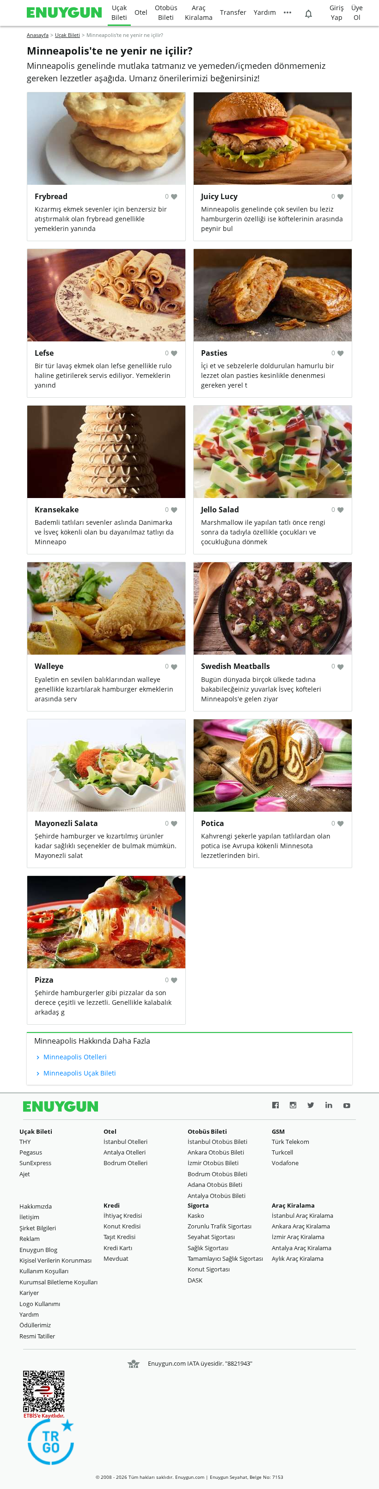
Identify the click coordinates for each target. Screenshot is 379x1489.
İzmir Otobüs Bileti (213, 1163)
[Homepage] (64, 13)
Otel (140, 12)
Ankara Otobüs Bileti (216, 1152)
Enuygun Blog (38, 1250)
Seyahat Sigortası (211, 1237)
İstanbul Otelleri (125, 1141)
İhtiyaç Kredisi (123, 1215)
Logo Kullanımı (39, 1304)
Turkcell (282, 1152)
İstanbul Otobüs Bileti (217, 1141)
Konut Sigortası (209, 1269)
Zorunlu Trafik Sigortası (219, 1226)
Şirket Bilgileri (37, 1228)
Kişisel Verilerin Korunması (55, 1260)
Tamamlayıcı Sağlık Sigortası (225, 1258)
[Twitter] (311, 1106)
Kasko (196, 1215)
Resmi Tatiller (37, 1336)
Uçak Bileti (119, 12)
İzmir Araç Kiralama (298, 1237)
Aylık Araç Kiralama (298, 1258)
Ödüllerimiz (35, 1325)
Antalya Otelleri (125, 1152)
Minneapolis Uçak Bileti (79, 1073)
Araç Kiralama (199, 12)
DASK (195, 1280)
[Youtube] (347, 1106)
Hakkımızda (35, 1206)
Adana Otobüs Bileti (215, 1184)
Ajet (24, 1174)
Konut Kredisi (122, 1226)
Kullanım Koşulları (43, 1271)
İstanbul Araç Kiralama (302, 1215)
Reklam (29, 1238)
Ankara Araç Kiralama (301, 1226)
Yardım (265, 12)
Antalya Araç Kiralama (301, 1248)
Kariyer (29, 1292)
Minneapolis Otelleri (74, 1056)
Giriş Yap (337, 12)
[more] (287, 13)
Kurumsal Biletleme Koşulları (58, 1282)
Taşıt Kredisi (119, 1237)
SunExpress (35, 1163)
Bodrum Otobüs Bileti (217, 1174)
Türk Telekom (290, 1141)
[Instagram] (293, 1106)
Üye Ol (357, 12)
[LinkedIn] (329, 1106)
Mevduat (116, 1258)
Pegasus (30, 1152)
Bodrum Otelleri (125, 1163)
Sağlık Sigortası (208, 1248)
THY (25, 1141)
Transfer (233, 12)
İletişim (29, 1217)
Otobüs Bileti (166, 12)
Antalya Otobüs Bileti (216, 1195)
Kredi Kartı (118, 1248)
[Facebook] (275, 1106)
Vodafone (285, 1163)
